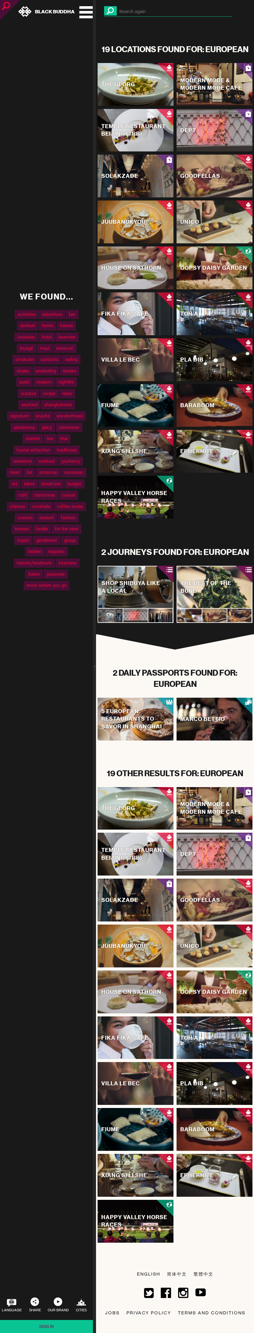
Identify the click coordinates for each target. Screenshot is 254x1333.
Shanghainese (58, 404)
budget (74, 483)
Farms (47, 325)
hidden (35, 551)
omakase (24, 359)
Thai (64, 438)
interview (68, 562)
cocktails (41, 506)
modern (43, 382)
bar (72, 314)
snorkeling (46, 370)
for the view (66, 529)
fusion (23, 540)
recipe (49, 393)
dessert (46, 517)
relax (67, 393)
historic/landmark (34, 562)
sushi (24, 382)
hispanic (56, 551)
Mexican (64, 348)
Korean (22, 529)
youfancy (71, 461)
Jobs (112, 1312)
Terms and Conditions (211, 1312)
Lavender (67, 337)
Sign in (46, 1326)
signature (19, 416)
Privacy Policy (148, 1312)
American (48, 472)
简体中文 (177, 1274)
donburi (27, 325)
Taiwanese (69, 427)
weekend (22, 461)
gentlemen (46, 540)
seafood (29, 404)
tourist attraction (33, 450)
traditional (67, 450)
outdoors (49, 359)
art (14, 483)
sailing (71, 359)
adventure (52, 314)
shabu (23, 370)
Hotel (47, 337)
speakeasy (24, 427)
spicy (47, 427)
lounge (26, 348)
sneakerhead (70, 416)
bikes (29, 483)
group (70, 540)
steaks (69, 370)
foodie (42, 529)
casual (68, 495)
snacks (43, 416)
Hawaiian (26, 337)
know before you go (46, 585)
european (73, 472)
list (29, 472)
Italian (34, 574)
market (33, 438)
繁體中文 (203, 1274)
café (22, 495)
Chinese (17, 506)
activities (26, 314)
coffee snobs (70, 506)
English (148, 1274)
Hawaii (66, 325)
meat (15, 472)
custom (25, 517)
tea (50, 438)
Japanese (56, 574)
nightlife (66, 382)
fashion (68, 517)
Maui (45, 348)
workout (46, 461)
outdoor (28, 393)
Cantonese (44, 495)
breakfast (51, 483)
